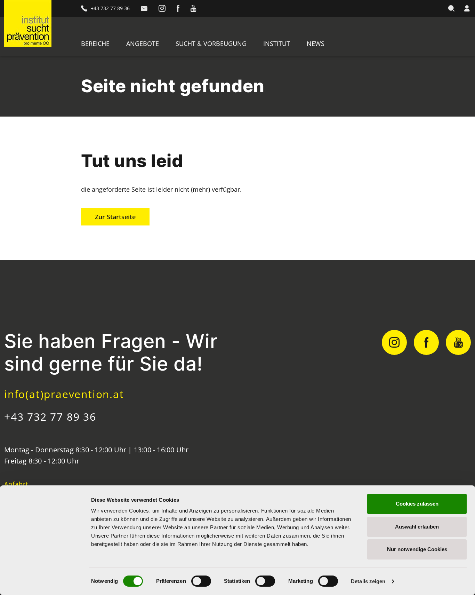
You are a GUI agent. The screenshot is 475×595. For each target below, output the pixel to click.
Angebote (142, 43)
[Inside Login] (467, 8)
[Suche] (451, 8)
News (315, 43)
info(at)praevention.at (64, 394)
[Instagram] (162, 8)
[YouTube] (193, 8)
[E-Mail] (144, 8)
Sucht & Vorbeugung (211, 43)
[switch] (201, 581)
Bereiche (95, 43)
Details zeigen (368, 581)
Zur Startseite (115, 217)
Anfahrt (16, 484)
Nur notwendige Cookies (417, 549)
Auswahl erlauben (417, 527)
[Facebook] (178, 8)
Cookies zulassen (417, 504)
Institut (276, 43)
